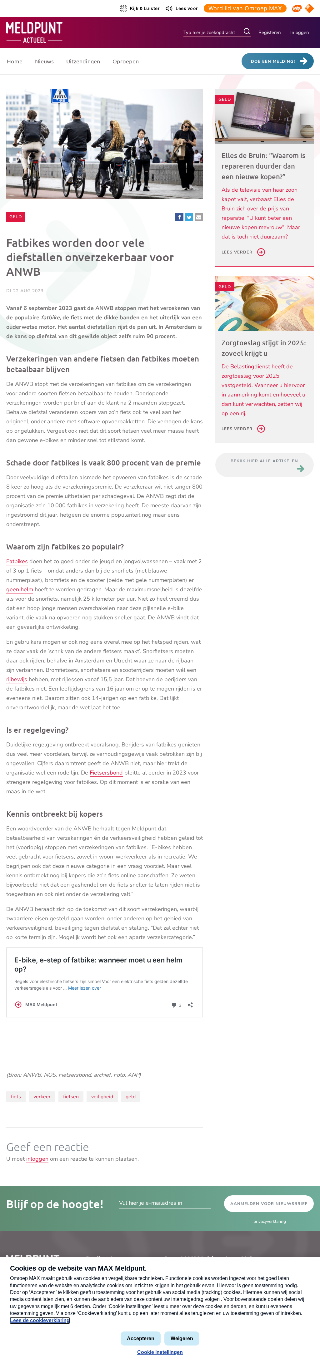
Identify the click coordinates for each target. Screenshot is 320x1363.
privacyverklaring (269, 1221)
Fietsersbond (106, 772)
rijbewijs (16, 679)
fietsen (71, 1096)
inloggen (37, 1159)
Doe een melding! (273, 61)
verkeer (42, 1096)
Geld (17, 217)
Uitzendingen (83, 61)
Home (14, 61)
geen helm (19, 589)
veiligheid (102, 1096)
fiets (16, 1096)
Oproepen (125, 61)
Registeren (269, 32)
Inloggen (299, 32)
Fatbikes (17, 561)
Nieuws (44, 61)
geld (131, 1096)
